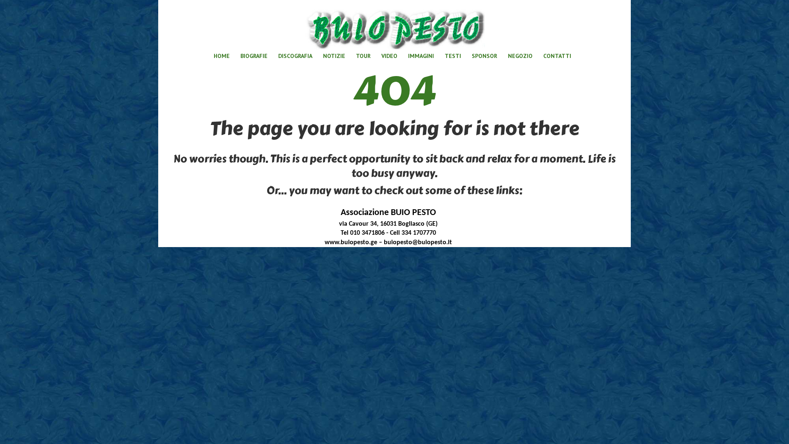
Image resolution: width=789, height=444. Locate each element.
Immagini (421, 56)
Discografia (295, 56)
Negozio (520, 56)
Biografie (254, 56)
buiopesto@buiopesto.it (418, 242)
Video (389, 56)
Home (222, 56)
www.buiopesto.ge (351, 242)
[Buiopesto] (395, 26)
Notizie (334, 56)
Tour (363, 56)
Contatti (557, 56)
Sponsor (484, 56)
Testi (453, 56)
